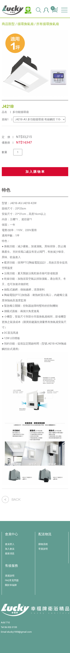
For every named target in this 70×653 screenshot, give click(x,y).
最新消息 (9, 553)
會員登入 (9, 544)
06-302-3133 (10, 627)
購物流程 (43, 544)
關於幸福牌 (11, 585)
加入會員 (9, 548)
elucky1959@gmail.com (19, 631)
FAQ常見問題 (12, 580)
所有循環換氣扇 (47, 24)
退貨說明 (9, 575)
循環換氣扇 (25, 24)
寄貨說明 (43, 548)
